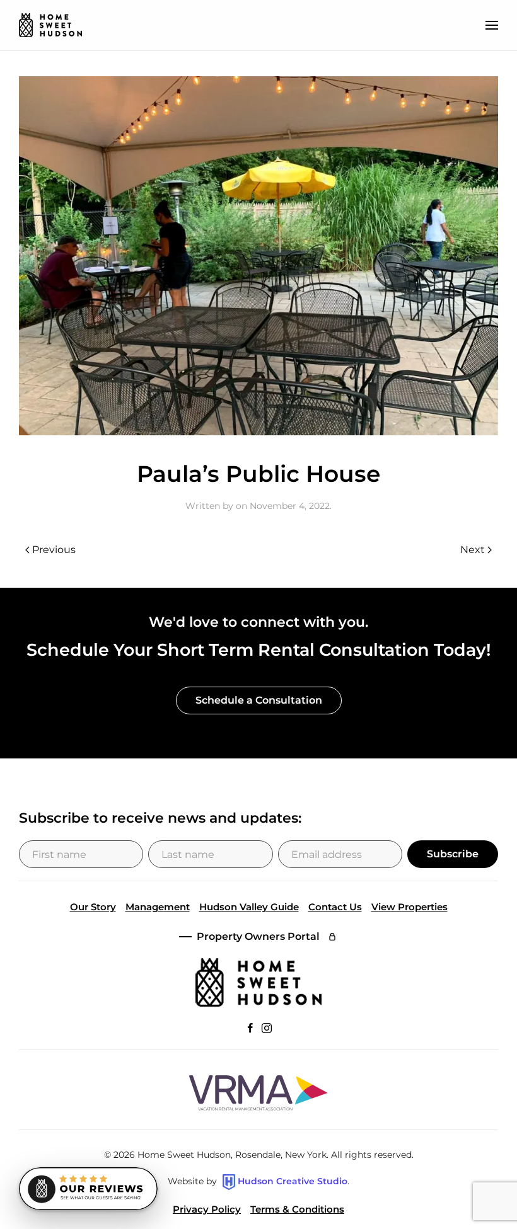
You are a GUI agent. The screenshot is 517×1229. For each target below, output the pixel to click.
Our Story (93, 907)
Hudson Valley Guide (249, 907)
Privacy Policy (207, 1209)
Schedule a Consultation (258, 700)
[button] (491, 25)
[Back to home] (50, 25)
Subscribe (453, 854)
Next (472, 550)
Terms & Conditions (297, 1209)
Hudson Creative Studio (292, 1181)
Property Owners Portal (258, 936)
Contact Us (335, 907)
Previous (54, 550)
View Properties (409, 907)
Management (157, 907)
